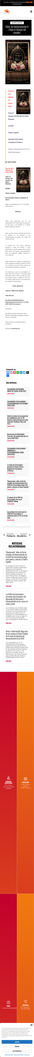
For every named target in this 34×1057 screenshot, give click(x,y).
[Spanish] (32, 2)
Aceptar (17, 1042)
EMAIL (8, 1006)
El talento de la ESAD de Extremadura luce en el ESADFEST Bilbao (15, 499)
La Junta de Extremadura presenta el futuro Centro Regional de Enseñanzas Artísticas (15, 468)
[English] (27, 2)
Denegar (17, 1046)
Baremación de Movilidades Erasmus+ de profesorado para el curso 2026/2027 (17, 436)
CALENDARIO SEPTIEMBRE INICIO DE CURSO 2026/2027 (16, 390)
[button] (31, 1025)
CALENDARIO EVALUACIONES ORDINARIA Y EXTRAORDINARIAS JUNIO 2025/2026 (16, 451)
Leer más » (9, 586)
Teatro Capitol (17, 23)
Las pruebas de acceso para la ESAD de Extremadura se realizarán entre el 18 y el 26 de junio (17, 515)
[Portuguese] (29, 2)
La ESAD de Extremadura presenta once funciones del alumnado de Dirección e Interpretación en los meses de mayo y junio (17, 599)
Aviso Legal (26, 1054)
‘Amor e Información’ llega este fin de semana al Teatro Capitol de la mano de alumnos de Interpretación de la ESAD (17, 635)
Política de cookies (9, 1054)
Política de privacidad (19, 1054)
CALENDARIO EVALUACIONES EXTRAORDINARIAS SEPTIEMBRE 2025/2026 (17, 403)
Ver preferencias (17, 1051)
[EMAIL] (8, 1002)
